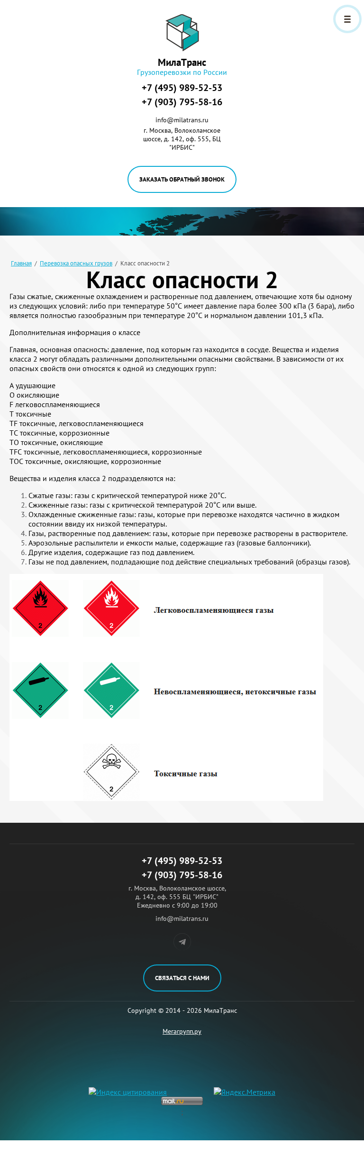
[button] (182, 179)
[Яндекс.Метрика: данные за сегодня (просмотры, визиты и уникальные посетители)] (244, 1092)
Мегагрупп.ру (182, 1031)
